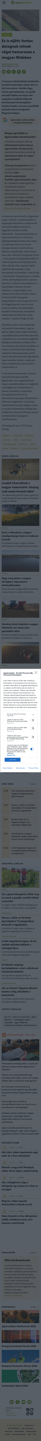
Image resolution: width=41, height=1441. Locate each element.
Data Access (20, 768)
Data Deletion (8, 768)
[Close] (36, 673)
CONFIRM (12, 759)
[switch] (32, 720)
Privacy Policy (33, 768)
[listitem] (20, 714)
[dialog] (20, 720)
